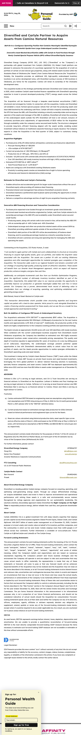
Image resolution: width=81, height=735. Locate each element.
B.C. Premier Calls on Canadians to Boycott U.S (26, 3)
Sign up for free (21, 725)
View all (76, 3)
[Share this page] (75, 26)
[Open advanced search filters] (70, 26)
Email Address (11, 716)
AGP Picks (6, 3)
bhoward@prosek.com (68, 477)
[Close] (39, 692)
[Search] (65, 26)
